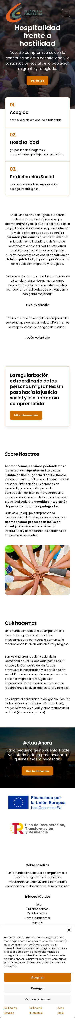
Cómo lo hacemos (37, 918)
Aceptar (37, 977)
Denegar (37, 988)
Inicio (37, 905)
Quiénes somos (37, 909)
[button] (69, 930)
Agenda (37, 922)
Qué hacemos (37, 913)
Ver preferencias (38, 999)
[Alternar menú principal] (66, 13)
